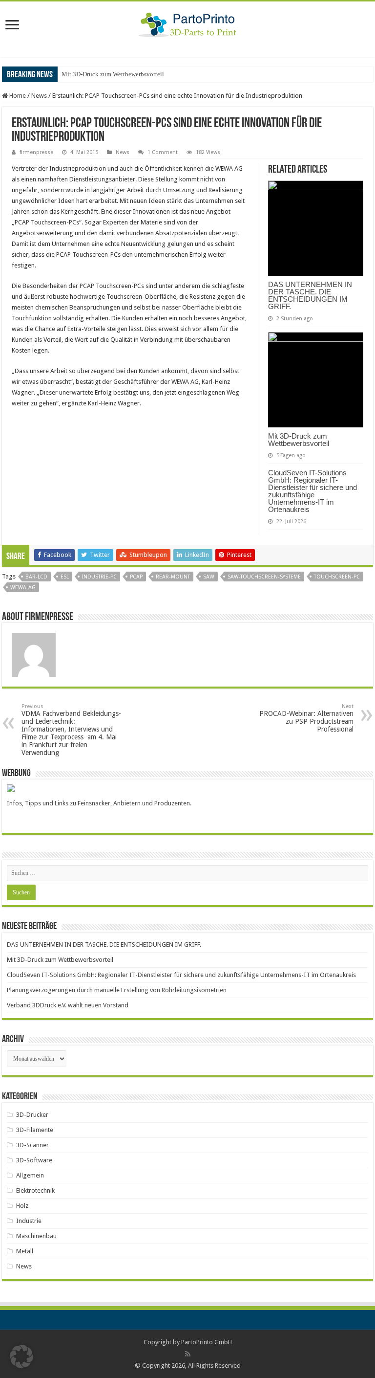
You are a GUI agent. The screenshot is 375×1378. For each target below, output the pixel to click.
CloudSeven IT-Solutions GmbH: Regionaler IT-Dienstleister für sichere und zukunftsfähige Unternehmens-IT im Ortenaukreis (312, 490)
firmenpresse (36, 152)
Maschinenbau (36, 1236)
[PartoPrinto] (188, 23)
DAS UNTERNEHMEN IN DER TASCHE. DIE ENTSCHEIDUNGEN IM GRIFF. (310, 295)
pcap (136, 577)
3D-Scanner (32, 1145)
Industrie (29, 1220)
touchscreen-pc (337, 577)
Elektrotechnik (35, 1190)
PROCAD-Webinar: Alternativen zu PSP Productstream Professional (306, 718)
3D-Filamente (34, 1130)
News (39, 95)
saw (208, 577)
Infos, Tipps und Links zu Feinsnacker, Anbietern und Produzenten (98, 803)
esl (65, 577)
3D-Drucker (32, 1114)
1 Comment (162, 152)
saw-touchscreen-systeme (264, 577)
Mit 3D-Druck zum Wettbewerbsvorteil (113, 74)
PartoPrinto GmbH (206, 1342)
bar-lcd (36, 577)
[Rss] (187, 1354)
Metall (24, 1251)
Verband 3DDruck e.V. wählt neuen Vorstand (67, 1005)
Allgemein (30, 1175)
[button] (21, 1356)
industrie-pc (99, 577)
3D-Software (34, 1160)
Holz (22, 1205)
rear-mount (173, 577)
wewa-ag (23, 587)
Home (17, 95)
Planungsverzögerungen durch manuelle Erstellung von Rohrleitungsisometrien (117, 990)
